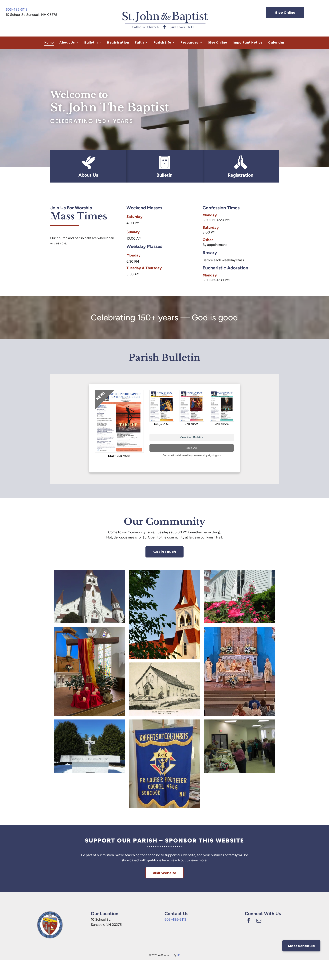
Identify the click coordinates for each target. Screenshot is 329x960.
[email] (259, 921)
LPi (178, 955)
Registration (240, 175)
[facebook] (248, 921)
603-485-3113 (16, 9)
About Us (88, 175)
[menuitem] (49, 43)
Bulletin (164, 175)
